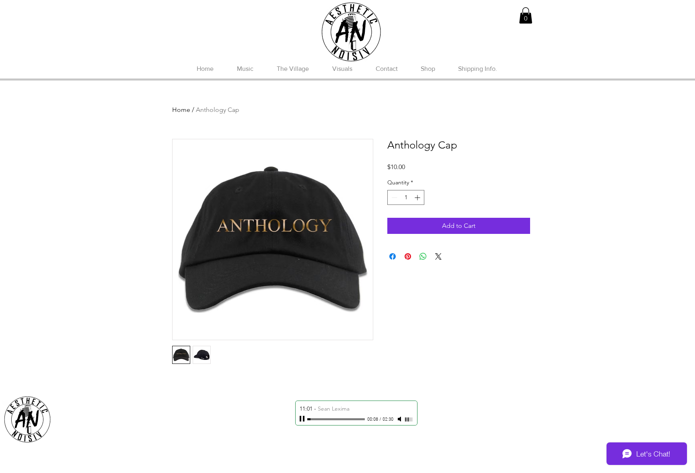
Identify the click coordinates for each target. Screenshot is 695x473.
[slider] (409, 419)
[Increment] (418, 197)
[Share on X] (438, 256)
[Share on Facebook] (392, 256)
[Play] (303, 419)
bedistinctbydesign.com (370, 466)
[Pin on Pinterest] (408, 256)
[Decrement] (394, 197)
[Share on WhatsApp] (423, 256)
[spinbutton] (406, 197)
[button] (526, 15)
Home (181, 110)
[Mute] (400, 419)
